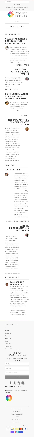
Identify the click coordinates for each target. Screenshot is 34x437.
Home (6, 328)
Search (7, 330)
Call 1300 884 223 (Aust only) (14, 7)
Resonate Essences (14, 426)
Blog (6, 341)
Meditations (8, 343)
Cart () (14, 9)
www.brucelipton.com (17, 111)
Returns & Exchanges (17, 414)
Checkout (21, 9)
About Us (7, 335)
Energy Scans (8, 346)
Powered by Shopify (23, 426)
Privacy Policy (17, 411)
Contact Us (17, 4)
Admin (17, 416)
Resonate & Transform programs (13, 349)
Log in (26, 7)
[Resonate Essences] (17, 15)
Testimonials (17, 26)
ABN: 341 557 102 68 (17, 419)
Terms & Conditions (17, 408)
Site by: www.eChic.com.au (17, 422)
